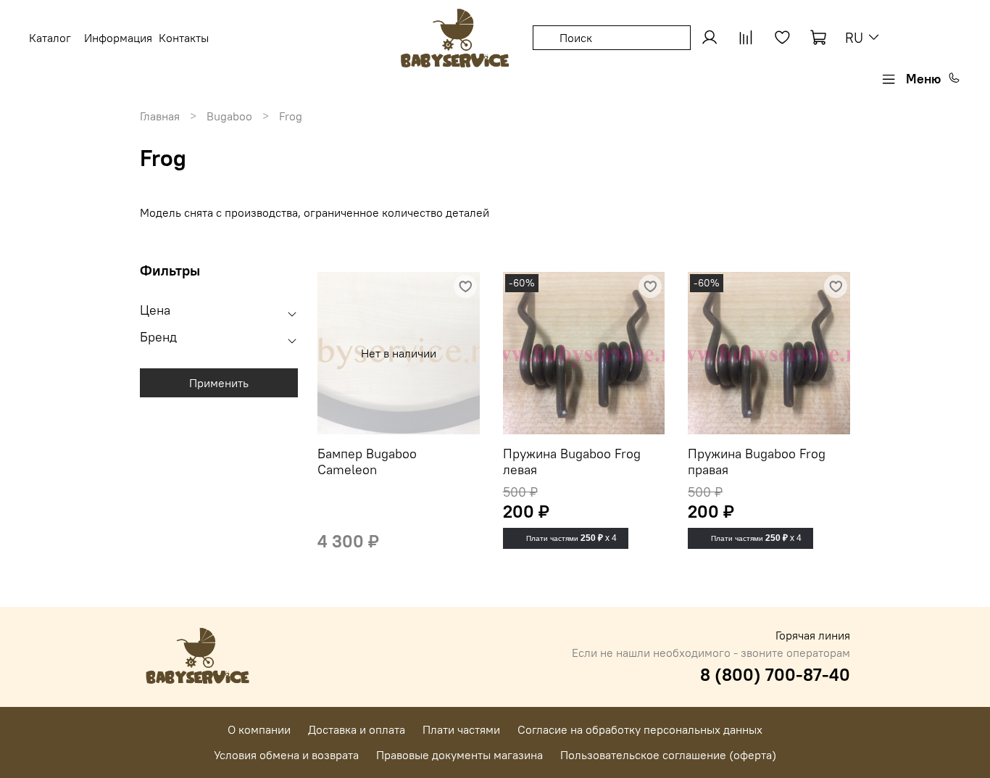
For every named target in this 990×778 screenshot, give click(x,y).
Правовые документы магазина (459, 755)
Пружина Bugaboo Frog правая (756, 462)
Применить (219, 383)
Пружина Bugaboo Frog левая (572, 462)
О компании (259, 729)
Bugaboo (229, 116)
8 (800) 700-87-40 (775, 674)
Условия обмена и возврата (286, 755)
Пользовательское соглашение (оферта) (668, 755)
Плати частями (461, 729)
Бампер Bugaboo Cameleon (367, 462)
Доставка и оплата (356, 729)
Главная (160, 116)
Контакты (184, 37)
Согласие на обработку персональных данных (639, 729)
